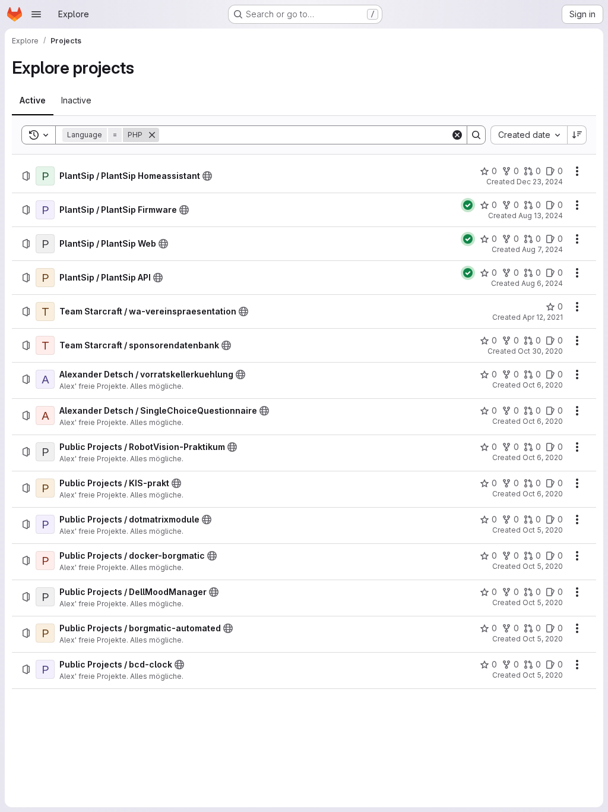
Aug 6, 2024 (542, 283)
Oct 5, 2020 (542, 529)
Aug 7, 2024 (542, 249)
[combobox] (528, 134)
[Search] (476, 134)
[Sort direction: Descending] (577, 134)
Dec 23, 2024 (540, 181)
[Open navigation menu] (36, 14)
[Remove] (152, 135)
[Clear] (457, 135)
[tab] (32, 100)
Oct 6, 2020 (542, 384)
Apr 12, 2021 (542, 317)
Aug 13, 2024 (540, 215)
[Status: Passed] (468, 205)
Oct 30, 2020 (540, 351)
